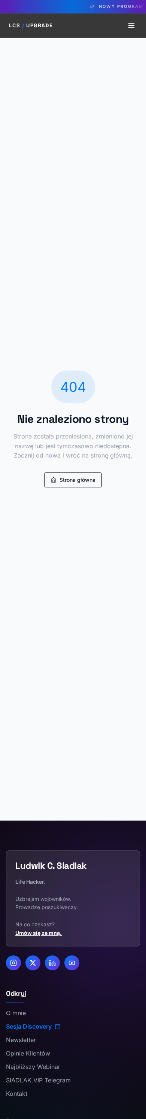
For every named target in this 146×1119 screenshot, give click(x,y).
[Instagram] (13, 962)
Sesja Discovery (29, 1026)
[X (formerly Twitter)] (32, 962)
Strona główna (77, 480)
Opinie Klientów (28, 1053)
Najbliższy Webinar (33, 1066)
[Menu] (131, 25)
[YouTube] (71, 962)
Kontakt (16, 1093)
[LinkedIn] (52, 962)
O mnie (16, 1013)
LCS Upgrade (31, 25)
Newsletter (21, 1040)
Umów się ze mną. (38, 933)
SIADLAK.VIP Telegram (38, 1080)
